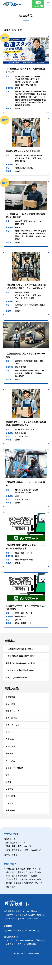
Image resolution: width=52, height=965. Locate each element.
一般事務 (9, 753)
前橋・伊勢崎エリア (14, 849)
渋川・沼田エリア (33, 849)
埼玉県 (14, 854)
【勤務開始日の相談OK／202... (19, 649)
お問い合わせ (11, 918)
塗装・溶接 (10, 703)
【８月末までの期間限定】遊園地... (21, 670)
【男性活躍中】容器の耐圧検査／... (21, 656)
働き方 (34, 911)
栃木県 (7, 854)
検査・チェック (12, 725)
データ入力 (10, 760)
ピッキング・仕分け (14, 767)
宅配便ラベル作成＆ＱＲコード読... (21, 663)
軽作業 (8, 782)
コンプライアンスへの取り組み (19, 940)
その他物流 (10, 796)
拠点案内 (17, 930)
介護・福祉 (10, 739)
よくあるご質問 (28, 914)
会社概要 (8, 930)
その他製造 (10, 696)
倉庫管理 (9, 789)
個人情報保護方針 (11, 936)
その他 (8, 732)
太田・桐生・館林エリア (14, 842)
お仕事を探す (10, 911)
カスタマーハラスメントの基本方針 (21, 944)
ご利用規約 (40, 940)
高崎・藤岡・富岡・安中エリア (19, 846)
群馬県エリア (10, 839)
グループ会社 (35, 930)
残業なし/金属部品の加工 (17, 677)
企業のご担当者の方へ (29, 918)
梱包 (7, 774)
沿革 (25, 930)
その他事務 (10, 746)
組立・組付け (11, 718)
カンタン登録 (38, 6)
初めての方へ (23, 911)
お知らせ (41, 914)
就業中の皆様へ (12, 914)
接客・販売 (10, 810)
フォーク (9, 803)
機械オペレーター (13, 710)
